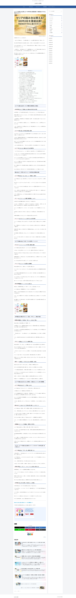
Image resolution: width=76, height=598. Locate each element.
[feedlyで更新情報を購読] (30, 534)
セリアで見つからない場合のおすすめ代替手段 (26, 76)
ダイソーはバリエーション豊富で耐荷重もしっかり (27, 80)
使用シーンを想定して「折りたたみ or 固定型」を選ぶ (27, 91)
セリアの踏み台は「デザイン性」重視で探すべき (27, 99)
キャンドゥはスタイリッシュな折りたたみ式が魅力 (27, 81)
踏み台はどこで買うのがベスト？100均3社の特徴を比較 (27, 77)
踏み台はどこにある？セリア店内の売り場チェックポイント (28, 95)
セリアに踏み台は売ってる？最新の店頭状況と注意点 (26, 72)
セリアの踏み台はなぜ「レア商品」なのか (26, 94)
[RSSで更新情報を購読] (32, 534)
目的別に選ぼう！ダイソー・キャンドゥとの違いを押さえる (28, 100)
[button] (41, 530)
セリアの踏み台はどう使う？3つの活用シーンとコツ (26, 82)
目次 (29, 70)
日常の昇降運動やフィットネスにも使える (26, 86)
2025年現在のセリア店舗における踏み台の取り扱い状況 (28, 73)
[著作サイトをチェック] (28, 534)
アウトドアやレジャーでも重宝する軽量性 (26, 85)
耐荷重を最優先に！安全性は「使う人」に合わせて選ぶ (28, 89)
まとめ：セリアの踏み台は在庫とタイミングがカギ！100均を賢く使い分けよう (30, 98)
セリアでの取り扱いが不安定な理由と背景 (26, 75)
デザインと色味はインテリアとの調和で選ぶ (26, 90)
